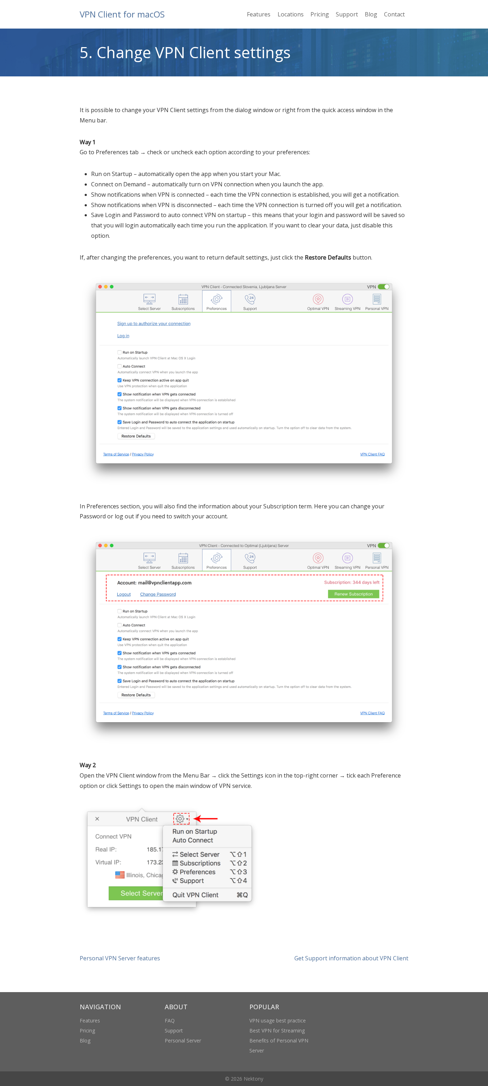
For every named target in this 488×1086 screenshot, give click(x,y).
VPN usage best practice (277, 1020)
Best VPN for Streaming (277, 1030)
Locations (291, 14)
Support (347, 14)
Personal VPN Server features (120, 958)
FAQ (170, 1020)
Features (258, 14)
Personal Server (183, 1040)
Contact (394, 14)
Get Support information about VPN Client (351, 958)
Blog (371, 14)
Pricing (319, 14)
